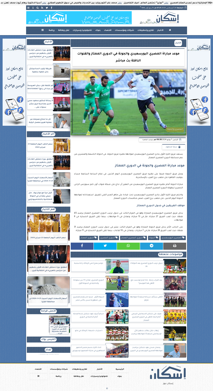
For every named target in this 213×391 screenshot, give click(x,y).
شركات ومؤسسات (124, 30)
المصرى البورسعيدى (172, 238)
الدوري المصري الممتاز (132, 238)
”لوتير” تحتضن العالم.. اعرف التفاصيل (164, 3)
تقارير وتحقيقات (146, 30)
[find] (37, 7)
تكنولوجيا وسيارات (82, 30)
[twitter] (47, 7)
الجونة (152, 238)
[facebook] (51, 7)
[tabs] (28, 7)
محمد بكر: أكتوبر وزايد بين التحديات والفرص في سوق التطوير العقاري (102, 3)
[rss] (42, 7)
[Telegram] (151, 246)
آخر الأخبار (48, 134)
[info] (33, 7)
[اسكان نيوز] (79, 17)
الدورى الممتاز (87, 238)
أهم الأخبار (48, 209)
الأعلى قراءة (48, 311)
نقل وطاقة (63, 30)
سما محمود (171, 147)
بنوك (98, 30)
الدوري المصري (107, 238)
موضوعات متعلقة (170, 254)
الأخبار (160, 30)
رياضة (52, 30)
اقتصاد (107, 30)
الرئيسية (120, 369)
